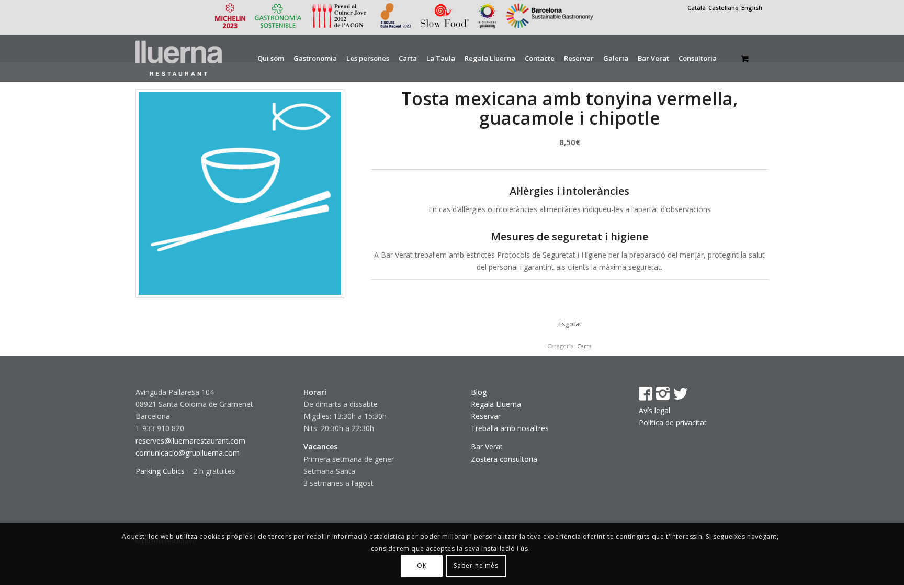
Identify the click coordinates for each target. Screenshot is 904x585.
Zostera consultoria (504, 459)
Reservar (486, 416)
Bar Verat (487, 446)
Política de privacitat (673, 422)
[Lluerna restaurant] (178, 58)
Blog (479, 392)
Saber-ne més (476, 565)
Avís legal (654, 410)
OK (421, 565)
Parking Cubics (160, 471)
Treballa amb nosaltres (510, 428)
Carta (584, 346)
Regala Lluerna (496, 404)
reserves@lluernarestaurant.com (190, 441)
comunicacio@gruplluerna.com (187, 453)
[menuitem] (271, 58)
